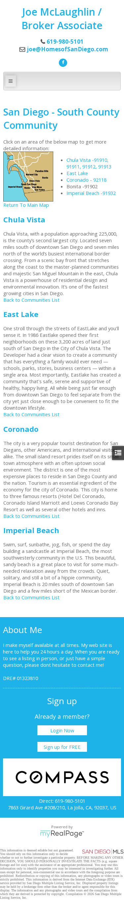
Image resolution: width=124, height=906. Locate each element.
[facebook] (62, 62)
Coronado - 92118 (86, 179)
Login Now (62, 730)
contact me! (91, 664)
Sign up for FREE (62, 747)
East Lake (77, 173)
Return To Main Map (26, 205)
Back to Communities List (31, 299)
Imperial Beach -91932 (91, 193)
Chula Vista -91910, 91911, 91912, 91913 (88, 163)
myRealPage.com (62, 833)
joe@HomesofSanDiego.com (67, 49)
